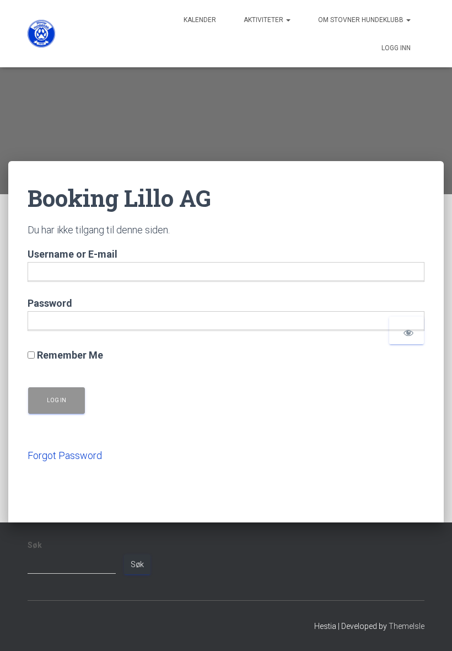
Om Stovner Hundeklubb (361, 20)
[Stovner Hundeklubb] (41, 33)
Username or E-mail (72, 254)
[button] (287, 20)
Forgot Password (65, 455)
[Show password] (406, 330)
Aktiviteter (264, 20)
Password (50, 303)
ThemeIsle (406, 626)
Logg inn (396, 48)
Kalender (200, 20)
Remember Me (69, 355)
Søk (35, 545)
